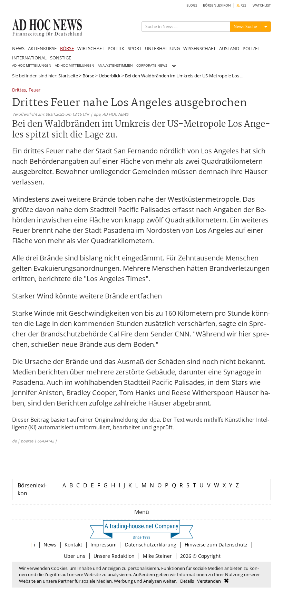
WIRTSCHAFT (90, 48)
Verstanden (209, 581)
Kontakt (73, 544)
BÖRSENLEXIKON (217, 5)
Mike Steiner (157, 556)
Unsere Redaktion (114, 556)
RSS (243, 5)
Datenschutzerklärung (150, 544)
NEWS (18, 48)
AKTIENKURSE (42, 48)
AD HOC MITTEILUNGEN (31, 65)
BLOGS (191, 5)
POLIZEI (251, 48)
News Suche (245, 26)
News (49, 544)
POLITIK (116, 48)
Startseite (68, 76)
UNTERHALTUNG (162, 48)
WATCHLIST (262, 5)
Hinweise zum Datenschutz (216, 544)
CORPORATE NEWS (151, 65)
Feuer (34, 90)
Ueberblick (109, 76)
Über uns (74, 556)
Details (187, 581)
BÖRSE (67, 48)
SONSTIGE (60, 58)
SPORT (135, 48)
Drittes (19, 90)
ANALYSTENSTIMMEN (115, 65)
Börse (88, 76)
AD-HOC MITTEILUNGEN (74, 65)
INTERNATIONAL (29, 58)
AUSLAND (229, 48)
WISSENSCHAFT (199, 48)
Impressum (103, 544)
